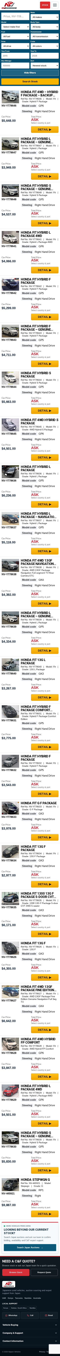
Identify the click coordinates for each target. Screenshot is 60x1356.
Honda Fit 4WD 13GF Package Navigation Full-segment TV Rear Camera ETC (39, 562)
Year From (5, 51)
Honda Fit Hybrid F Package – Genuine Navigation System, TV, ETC (39, 328)
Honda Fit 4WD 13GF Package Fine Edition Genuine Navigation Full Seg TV (37, 988)
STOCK (45, 5)
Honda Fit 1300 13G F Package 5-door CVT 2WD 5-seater (37, 895)
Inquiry (45, 129)
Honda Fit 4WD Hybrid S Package (39, 421)
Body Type (35, 22)
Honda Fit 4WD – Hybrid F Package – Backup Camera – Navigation (39, 93)
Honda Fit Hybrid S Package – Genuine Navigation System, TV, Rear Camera (39, 187)
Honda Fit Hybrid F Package (36, 281)
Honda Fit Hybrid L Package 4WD (36, 234)
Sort (32, 61)
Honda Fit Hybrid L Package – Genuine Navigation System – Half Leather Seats (38, 614)
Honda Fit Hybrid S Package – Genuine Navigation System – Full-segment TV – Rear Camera (38, 1134)
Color (33, 41)
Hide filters (30, 72)
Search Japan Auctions (30, 1247)
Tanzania (19, 1298)
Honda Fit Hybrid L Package (36, 468)
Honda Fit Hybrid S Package (36, 374)
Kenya (10, 1298)
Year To (33, 51)
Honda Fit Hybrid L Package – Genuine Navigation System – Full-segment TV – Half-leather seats (38, 140)
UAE (4, 1298)
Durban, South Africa (19, 1308)
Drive (3, 41)
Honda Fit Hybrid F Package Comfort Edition (36, 708)
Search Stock (30, 81)
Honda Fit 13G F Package (33, 848)
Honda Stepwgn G (35, 1179)
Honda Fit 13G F (33, 943)
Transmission (36, 32)
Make (33, 12)
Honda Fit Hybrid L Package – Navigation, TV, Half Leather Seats (39, 515)
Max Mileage (6, 61)
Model (3, 22)
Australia (37, 1298)
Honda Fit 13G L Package (33, 661)
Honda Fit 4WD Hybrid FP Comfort (38, 1041)
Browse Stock (15, 1272)
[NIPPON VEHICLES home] (8, 1284)
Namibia (27, 1298)
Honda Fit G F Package (39, 803)
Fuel (3, 32)
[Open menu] (54, 5)
